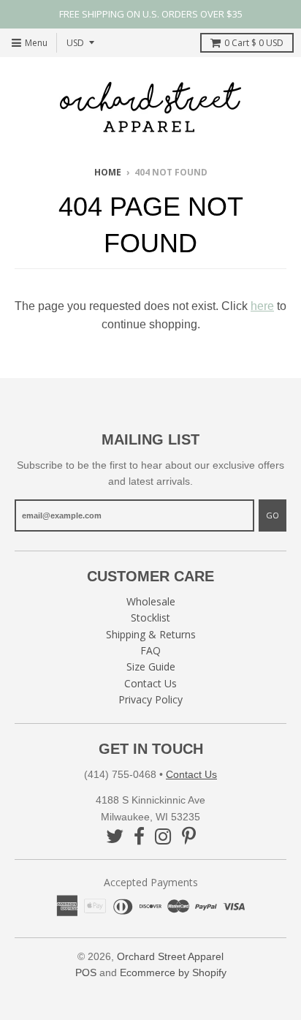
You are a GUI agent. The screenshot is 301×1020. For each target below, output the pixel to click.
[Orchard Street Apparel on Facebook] (139, 836)
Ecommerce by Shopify (173, 972)
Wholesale (150, 601)
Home (107, 172)
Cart (253, 43)
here (262, 306)
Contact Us (150, 683)
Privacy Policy (150, 699)
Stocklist (150, 617)
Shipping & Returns (151, 634)
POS (85, 972)
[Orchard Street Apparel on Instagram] (163, 836)
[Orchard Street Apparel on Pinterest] (189, 836)
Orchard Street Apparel (170, 956)
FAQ (150, 650)
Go (272, 515)
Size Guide (150, 666)
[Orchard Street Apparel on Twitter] (114, 836)
